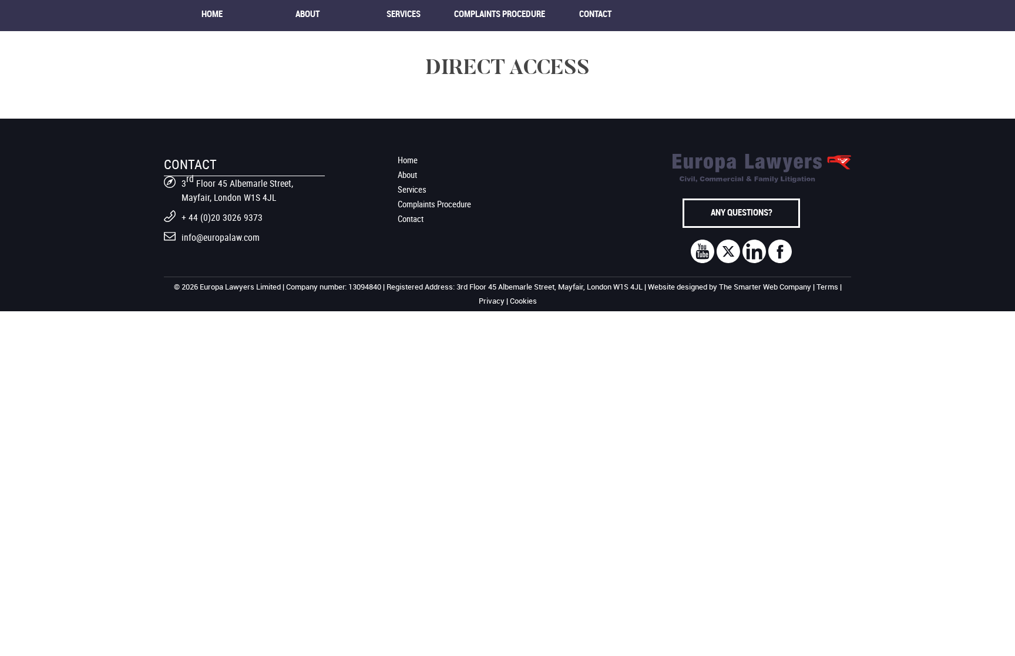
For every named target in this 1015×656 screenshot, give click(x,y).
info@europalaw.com (221, 237)
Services (403, 14)
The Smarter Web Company (765, 287)
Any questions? (741, 213)
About (307, 14)
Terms (827, 287)
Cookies (523, 301)
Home (212, 14)
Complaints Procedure (499, 14)
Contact (595, 14)
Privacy (492, 301)
